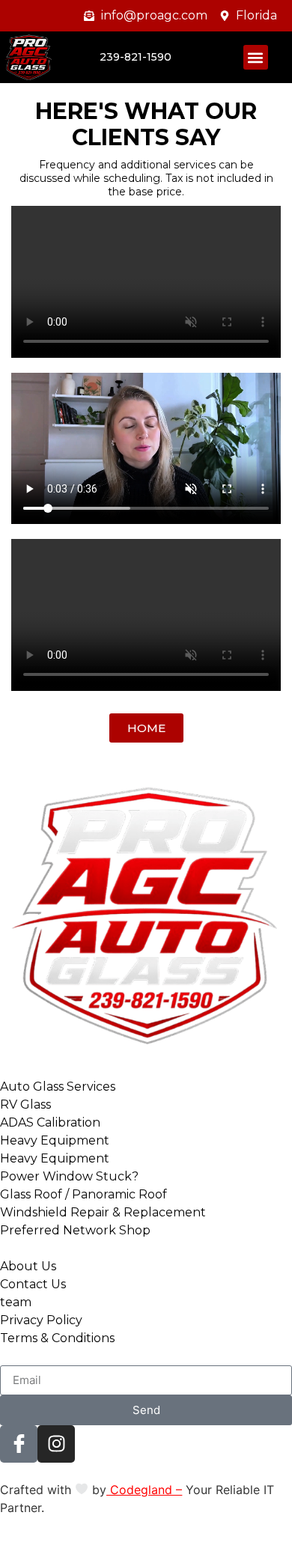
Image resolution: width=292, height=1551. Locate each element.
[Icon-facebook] (18, 1444)
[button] (255, 57)
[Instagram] (56, 1444)
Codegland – (144, 1489)
